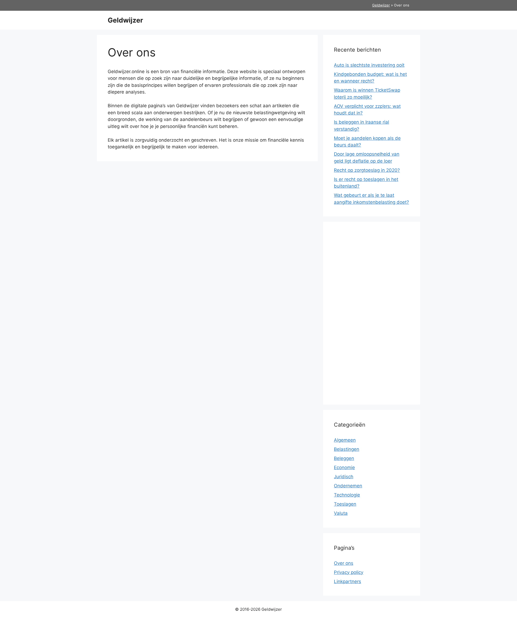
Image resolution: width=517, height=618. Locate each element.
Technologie (347, 495)
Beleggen (344, 458)
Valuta (341, 513)
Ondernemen (348, 485)
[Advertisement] (371, 313)
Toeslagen (345, 504)
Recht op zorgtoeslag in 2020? (367, 170)
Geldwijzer (381, 5)
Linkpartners (347, 581)
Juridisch (343, 476)
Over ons (343, 563)
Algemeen (345, 440)
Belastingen (346, 449)
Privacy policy (348, 572)
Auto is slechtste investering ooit (369, 65)
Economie (344, 467)
